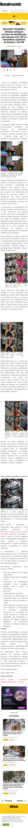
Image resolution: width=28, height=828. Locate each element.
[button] (14, 16)
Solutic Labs (19, 811)
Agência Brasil (6, 739)
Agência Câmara (6, 793)
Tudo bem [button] (6, 824)
